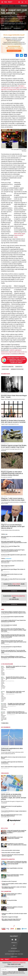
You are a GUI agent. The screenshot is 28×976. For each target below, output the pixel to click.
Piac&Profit (17, 28)
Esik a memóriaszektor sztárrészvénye (11, 850)
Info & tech (4, 828)
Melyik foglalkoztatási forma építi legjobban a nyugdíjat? (11, 807)
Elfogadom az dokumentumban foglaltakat (14, 973)
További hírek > (5, 723)
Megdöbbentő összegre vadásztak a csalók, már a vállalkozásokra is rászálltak (17, 844)
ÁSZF (14, 945)
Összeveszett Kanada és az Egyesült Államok (11, 646)
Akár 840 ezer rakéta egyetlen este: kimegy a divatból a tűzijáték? (16, 667)
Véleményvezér (5, 373)
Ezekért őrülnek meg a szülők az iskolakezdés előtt (14, 894)
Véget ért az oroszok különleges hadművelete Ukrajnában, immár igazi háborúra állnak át (13, 526)
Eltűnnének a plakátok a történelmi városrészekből (15, 907)
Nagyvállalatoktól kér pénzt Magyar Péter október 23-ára (13, 570)
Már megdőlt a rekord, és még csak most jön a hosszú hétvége (13, 758)
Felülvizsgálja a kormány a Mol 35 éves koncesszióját (13, 579)
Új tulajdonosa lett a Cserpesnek (9, 881)
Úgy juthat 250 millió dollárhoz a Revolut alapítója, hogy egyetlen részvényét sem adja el (16, 678)
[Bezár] (26, 959)
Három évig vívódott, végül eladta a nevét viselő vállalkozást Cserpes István (15, 692)
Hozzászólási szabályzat (14, 951)
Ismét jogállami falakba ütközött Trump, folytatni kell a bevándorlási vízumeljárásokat (13, 621)
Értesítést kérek (22, 969)
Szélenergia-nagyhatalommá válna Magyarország (12, 749)
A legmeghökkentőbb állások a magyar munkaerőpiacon (14, 811)
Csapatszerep (5, 369)
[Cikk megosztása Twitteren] (21, 55)
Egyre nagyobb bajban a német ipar (15, 868)
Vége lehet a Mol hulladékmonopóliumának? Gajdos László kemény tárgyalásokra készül (13, 550)
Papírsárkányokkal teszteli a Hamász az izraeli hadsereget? (11, 575)
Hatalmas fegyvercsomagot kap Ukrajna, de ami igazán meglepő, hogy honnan (14, 446)
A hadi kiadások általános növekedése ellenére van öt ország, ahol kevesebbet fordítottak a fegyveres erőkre (13, 612)
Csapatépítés (18, 366)
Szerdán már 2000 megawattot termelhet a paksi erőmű (13, 554)
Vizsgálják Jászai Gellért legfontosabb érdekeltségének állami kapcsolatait (16, 704)
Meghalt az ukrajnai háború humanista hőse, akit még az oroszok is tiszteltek (13, 421)
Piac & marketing (6, 891)
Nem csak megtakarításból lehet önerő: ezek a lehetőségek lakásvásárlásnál (11, 815)
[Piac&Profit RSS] (15, 939)
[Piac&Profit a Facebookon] (12, 939)
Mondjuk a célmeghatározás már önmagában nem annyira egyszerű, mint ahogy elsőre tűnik (13, 87)
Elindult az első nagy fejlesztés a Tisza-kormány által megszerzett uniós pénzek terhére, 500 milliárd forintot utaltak (13, 651)
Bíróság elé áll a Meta (12, 900)
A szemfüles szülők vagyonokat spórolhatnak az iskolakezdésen (12, 762)
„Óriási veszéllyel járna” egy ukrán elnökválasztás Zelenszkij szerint (12, 561)
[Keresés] (26, 2)
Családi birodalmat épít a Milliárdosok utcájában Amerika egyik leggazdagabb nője (17, 712)
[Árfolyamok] (22, 2)
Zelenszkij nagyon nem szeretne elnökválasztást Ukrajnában (12, 537)
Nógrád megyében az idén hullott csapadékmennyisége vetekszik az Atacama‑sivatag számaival (12, 473)
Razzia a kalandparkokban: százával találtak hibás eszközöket (15, 875)
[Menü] (2, 2)
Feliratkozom (14, 590)
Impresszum (14, 942)
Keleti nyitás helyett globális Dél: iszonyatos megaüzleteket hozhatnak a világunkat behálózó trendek (14, 542)
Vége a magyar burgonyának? (8, 565)
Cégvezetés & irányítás (7, 366)
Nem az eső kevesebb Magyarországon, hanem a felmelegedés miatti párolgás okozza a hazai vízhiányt (13, 657)
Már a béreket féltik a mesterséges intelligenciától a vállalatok (15, 838)
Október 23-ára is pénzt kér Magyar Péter (10, 546)
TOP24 (4, 534)
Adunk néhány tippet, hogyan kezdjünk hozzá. (19, 235)
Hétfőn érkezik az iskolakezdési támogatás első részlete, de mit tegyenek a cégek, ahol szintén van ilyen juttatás (13, 642)
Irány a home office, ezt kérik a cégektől (11, 852)
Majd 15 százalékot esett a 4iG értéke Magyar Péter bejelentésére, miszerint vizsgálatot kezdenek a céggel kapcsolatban (13, 630)
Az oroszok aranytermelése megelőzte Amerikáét (12, 616)
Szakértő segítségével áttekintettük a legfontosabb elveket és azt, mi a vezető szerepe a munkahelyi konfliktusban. (14, 351)
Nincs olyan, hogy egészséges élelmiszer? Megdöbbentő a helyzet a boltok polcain (11, 920)
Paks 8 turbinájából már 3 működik (9, 625)
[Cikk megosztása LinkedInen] (25, 55)
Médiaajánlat (14, 948)
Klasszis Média (14, 956)
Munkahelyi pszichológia (17, 369)
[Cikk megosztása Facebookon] (17, 55)
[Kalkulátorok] (19, 2)
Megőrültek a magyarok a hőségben (10, 916)
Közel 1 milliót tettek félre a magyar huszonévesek (12, 766)
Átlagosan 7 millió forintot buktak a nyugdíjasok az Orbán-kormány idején (13, 499)
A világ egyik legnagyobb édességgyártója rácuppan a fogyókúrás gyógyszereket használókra (16, 831)
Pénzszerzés (5, 773)
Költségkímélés (5, 727)
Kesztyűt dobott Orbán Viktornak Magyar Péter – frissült (14, 396)
